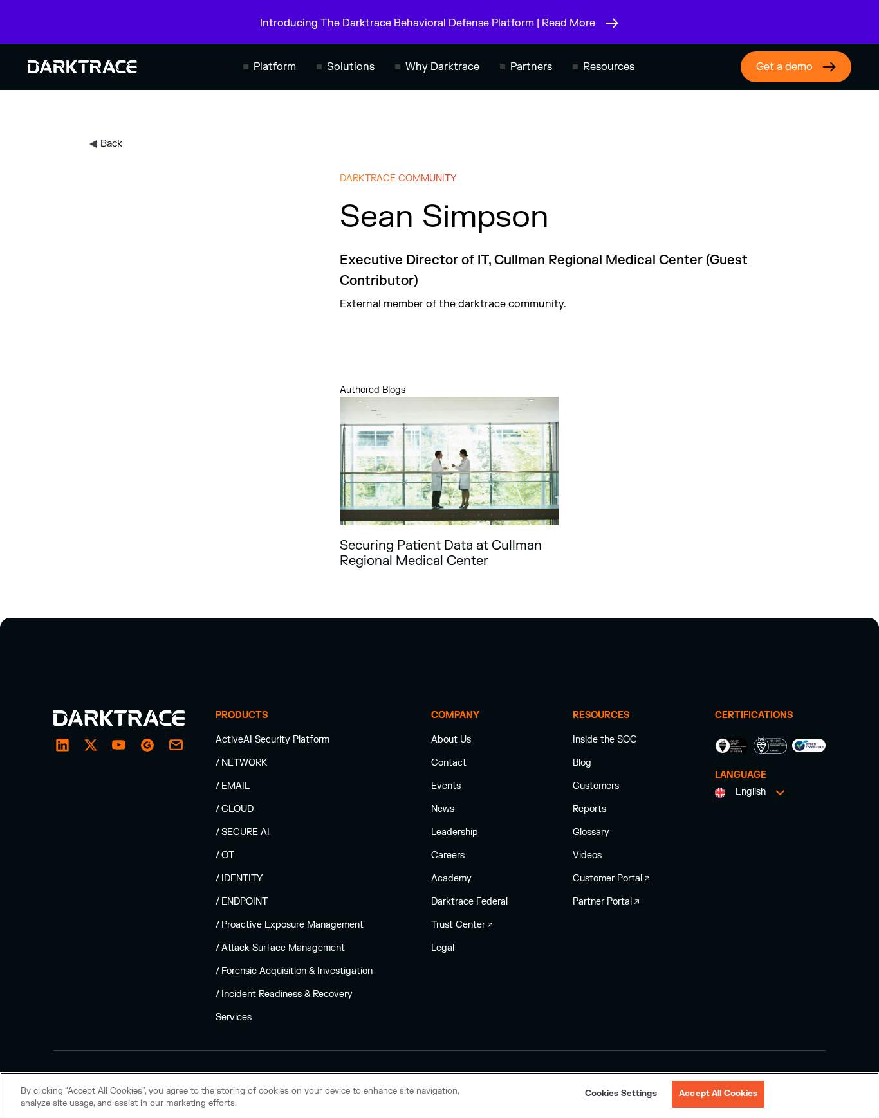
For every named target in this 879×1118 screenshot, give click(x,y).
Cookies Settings (621, 1093)
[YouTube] (119, 745)
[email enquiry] (176, 745)
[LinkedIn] (62, 745)
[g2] (147, 745)
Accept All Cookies (718, 1093)
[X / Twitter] (91, 745)
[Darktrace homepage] (82, 66)
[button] (269, 67)
